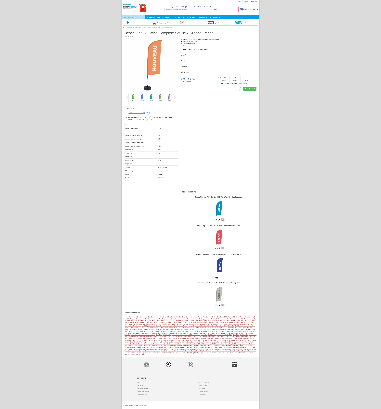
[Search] (215, 9)
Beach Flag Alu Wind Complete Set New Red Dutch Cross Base (179, 342)
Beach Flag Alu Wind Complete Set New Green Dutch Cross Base (235, 322)
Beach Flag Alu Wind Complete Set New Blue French (233, 319)
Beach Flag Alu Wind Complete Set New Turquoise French (178, 351)
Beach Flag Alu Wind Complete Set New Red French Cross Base (174, 345)
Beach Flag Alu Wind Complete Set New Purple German (160, 340)
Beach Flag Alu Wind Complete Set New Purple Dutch (216, 335)
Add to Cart (250, 89)
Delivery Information (143, 391)
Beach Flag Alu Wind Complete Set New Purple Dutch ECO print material (161, 336)
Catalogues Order (142, 394)
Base (182, 61)
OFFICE (177, 17)
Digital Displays (189, 17)
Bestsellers (150, 17)
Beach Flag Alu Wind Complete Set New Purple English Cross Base (235, 336)
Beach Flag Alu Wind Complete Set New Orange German (227, 333)
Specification (185, 72)
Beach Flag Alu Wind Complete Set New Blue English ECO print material (196, 319)
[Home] (123, 27)
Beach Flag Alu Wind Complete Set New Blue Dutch (139, 317)
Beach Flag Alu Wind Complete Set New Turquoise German (169, 353)
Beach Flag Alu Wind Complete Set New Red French (240, 344)
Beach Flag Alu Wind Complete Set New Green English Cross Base (219, 324)
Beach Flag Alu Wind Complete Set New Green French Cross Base (208, 326)
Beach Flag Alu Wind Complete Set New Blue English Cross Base (155, 319)
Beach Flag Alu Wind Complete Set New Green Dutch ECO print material (145, 324)
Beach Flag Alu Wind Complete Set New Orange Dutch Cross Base (182, 329)
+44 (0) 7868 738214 (203, 7)
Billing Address (202, 388)
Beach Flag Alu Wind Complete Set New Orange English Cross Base (168, 331)
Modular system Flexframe (210, 17)
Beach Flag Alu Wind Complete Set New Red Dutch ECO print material (219, 342)
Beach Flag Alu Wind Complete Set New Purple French (184, 338)
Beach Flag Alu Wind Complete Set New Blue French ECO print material (177, 320)
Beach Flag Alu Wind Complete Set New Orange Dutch (146, 329)
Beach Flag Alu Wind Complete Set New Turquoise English (186, 349)
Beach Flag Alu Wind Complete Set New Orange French (153, 333)
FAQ (138, 382)
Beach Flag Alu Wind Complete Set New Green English (183, 324)
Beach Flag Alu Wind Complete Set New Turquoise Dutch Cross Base (235, 347)
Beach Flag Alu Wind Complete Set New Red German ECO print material (158, 347)
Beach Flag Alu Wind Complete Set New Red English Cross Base (162, 344)
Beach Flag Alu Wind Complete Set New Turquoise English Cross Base (225, 349)
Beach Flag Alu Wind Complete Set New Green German (157, 327)
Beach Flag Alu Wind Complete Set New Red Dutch (145, 342)
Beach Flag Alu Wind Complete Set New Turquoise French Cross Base (216, 351)
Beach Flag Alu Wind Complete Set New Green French (171, 326)
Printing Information (142, 388)
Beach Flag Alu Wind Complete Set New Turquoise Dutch (196, 347)
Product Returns (202, 385)
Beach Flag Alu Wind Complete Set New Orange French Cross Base (190, 333)
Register (246, 1)
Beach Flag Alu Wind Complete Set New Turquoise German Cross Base (208, 353)
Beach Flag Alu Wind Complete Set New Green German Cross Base (193, 327)
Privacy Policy (202, 394)
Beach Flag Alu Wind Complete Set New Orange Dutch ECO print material (224, 329)
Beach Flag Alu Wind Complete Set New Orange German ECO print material (178, 335)
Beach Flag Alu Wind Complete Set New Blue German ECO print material (161, 322)
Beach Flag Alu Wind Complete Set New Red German (209, 345)
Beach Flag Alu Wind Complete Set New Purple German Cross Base (196, 340)
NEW (158, 17)
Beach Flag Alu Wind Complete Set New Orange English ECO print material (211, 331)
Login (239, 1)
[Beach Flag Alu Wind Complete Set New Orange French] (132, 97)
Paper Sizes (140, 385)
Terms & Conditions (203, 382)
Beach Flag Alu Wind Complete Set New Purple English (199, 336)
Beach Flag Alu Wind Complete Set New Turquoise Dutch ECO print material (146, 349)
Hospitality (167, 17)
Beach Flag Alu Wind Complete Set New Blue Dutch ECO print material (214, 317)
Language (184, 66)
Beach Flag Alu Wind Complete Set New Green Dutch (199, 322)
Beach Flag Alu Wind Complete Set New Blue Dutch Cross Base (174, 317)
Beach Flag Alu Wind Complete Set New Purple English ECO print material (146, 338)
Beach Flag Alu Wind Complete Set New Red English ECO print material (203, 344)
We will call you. (244, 83)
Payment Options (203, 391)
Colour (183, 55)
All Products (129, 17)
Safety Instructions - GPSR (136, 113)
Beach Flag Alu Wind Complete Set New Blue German (214, 320)
